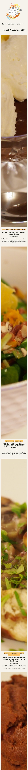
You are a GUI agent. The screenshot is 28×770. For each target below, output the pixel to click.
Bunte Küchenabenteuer (11, 24)
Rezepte (23, 229)
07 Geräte (22, 653)
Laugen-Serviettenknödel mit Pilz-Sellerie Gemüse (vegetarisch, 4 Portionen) (14, 659)
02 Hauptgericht (15, 653)
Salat (21, 441)
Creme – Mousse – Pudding (15, 229)
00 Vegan (7, 441)
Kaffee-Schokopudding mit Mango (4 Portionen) (14, 233)
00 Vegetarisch (6, 229)
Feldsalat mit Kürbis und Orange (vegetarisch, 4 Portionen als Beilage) (14, 445)
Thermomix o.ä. (16, 654)
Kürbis (12, 441)
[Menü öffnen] (23, 24)
